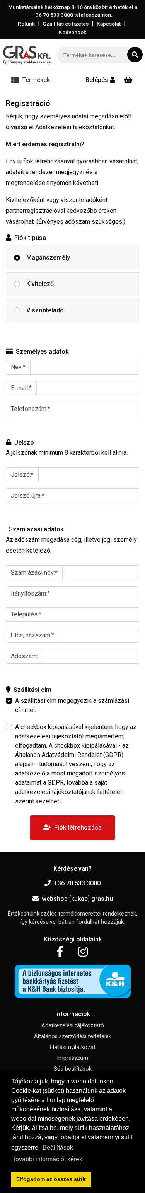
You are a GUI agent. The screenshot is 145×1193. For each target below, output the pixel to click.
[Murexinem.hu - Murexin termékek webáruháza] (27, 55)
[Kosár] (128, 80)
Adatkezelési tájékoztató (72, 1025)
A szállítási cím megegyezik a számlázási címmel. (72, 705)
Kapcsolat (109, 24)
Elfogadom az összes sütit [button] (51, 1179)
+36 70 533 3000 (77, 883)
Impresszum (72, 1058)
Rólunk (26, 24)
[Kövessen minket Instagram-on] (83, 952)
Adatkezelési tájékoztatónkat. (75, 127)
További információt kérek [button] (47, 1159)
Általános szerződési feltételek (72, 1036)
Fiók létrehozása (78, 827)
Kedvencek (72, 32)
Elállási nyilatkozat (73, 1047)
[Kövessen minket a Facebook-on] (60, 952)
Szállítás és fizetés (66, 24)
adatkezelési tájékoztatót (49, 736)
